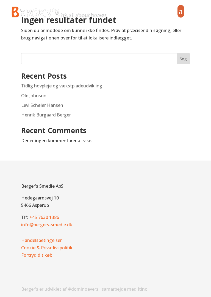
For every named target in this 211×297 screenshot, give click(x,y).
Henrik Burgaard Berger (46, 115)
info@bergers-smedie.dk (46, 225)
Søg (183, 58)
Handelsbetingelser (41, 240)
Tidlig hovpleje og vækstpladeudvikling (61, 86)
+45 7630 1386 (44, 217)
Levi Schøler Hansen (42, 105)
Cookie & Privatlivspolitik (47, 248)
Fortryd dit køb (36, 255)
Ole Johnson (33, 96)
